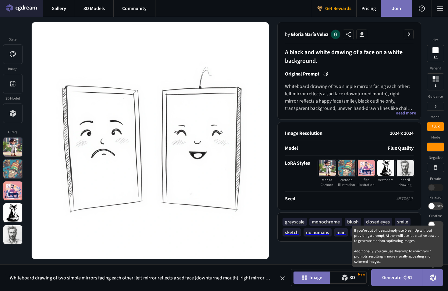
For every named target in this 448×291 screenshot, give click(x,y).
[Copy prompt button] (326, 74)
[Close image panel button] (409, 34)
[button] (282, 278)
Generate (397, 277)
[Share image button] (348, 34)
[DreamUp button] (433, 277)
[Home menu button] (21, 8)
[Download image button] (361, 34)
